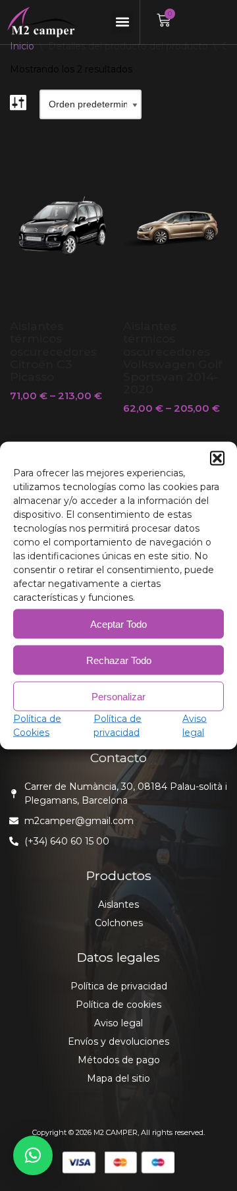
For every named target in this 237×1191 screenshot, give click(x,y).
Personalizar (118, 696)
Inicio (22, 46)
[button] (217, 458)
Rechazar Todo (118, 659)
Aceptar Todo (118, 623)
